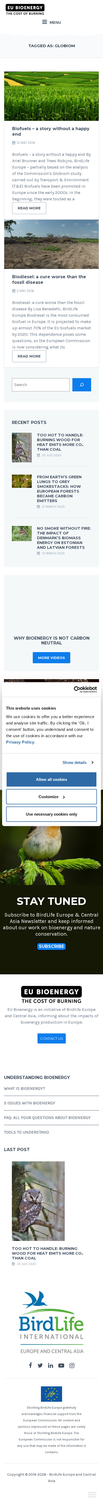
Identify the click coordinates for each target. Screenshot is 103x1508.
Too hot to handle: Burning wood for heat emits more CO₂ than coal (60, 442)
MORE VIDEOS (51, 658)
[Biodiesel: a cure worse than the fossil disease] (51, 244)
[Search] (81, 384)
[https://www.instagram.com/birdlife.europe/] (71, 1365)
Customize (48, 796)
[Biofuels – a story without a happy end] (51, 96)
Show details (75, 762)
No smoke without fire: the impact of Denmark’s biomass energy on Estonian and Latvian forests (64, 538)
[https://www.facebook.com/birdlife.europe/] (30, 1365)
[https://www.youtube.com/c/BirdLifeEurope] (61, 1365)
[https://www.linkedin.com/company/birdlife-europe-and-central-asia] (50, 1365)
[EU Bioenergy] (25, 9)
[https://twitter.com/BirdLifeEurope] (40, 1365)
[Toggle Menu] (92, 1494)
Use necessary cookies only (51, 814)
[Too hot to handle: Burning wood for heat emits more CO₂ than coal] (22, 447)
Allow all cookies (51, 779)
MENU (55, 22)
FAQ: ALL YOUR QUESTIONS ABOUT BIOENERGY (47, 1117)
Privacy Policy (20, 742)
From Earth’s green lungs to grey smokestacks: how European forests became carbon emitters (59, 489)
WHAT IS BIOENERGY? (24, 1088)
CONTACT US (51, 1038)
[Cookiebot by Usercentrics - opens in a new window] (74, 689)
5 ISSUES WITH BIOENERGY (29, 1102)
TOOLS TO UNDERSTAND (26, 1132)
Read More (29, 208)
